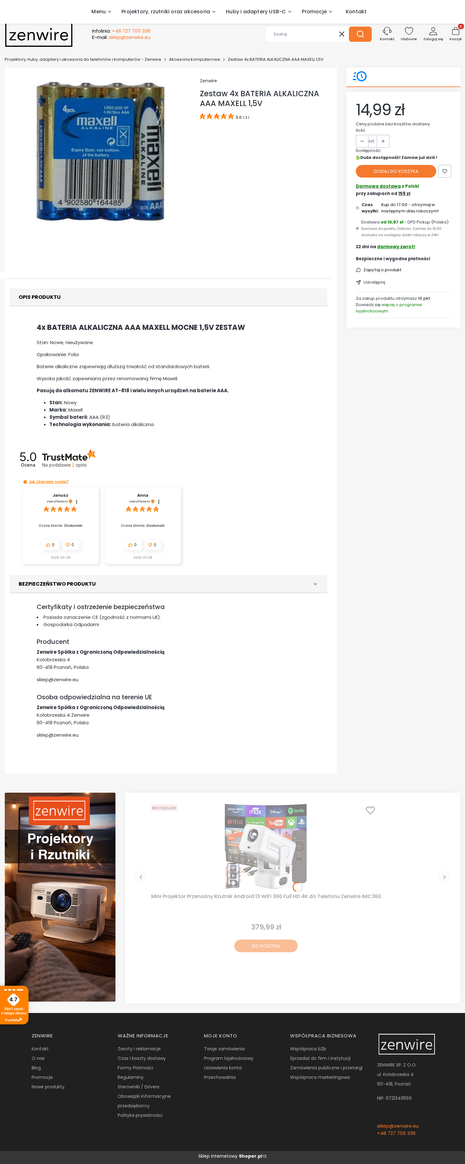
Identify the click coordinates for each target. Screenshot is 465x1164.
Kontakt (40, 1049)
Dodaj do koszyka (396, 171)
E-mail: (121, 37)
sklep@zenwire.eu (57, 679)
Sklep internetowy (230, 1156)
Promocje (42, 1077)
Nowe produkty (48, 1087)
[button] (360, 34)
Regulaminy (131, 1077)
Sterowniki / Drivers (138, 1087)
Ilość (360, 130)
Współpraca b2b (308, 1049)
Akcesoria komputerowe (194, 59)
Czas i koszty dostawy (142, 1058)
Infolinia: (121, 31)
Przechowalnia (220, 1077)
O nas (38, 1058)
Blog (36, 1068)
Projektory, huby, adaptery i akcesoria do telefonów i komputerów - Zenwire (83, 59)
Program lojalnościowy (228, 1058)
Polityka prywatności (140, 1115)
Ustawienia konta (223, 1068)
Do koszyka (266, 946)
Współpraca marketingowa (320, 1077)
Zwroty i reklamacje (139, 1049)
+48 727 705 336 (396, 1133)
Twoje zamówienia (224, 1049)
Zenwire (208, 81)
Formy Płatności (135, 1068)
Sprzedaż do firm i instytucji (320, 1058)
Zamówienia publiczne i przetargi (326, 1068)
